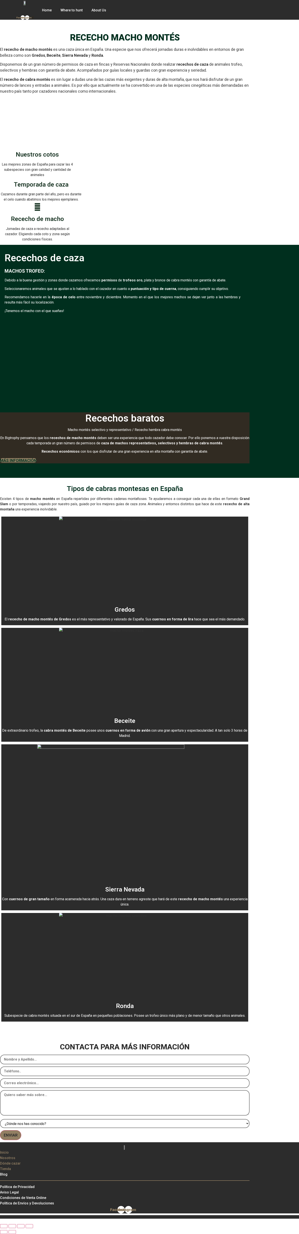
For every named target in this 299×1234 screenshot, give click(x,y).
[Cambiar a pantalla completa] (12, 1226)
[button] (9, 119)
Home (47, 10)
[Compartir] (21, 1226)
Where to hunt (71, 10)
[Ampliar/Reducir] (3, 1226)
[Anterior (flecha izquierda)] (3, 1232)
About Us (98, 10)
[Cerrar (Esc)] (29, 1226)
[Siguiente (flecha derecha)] (12, 1232)
